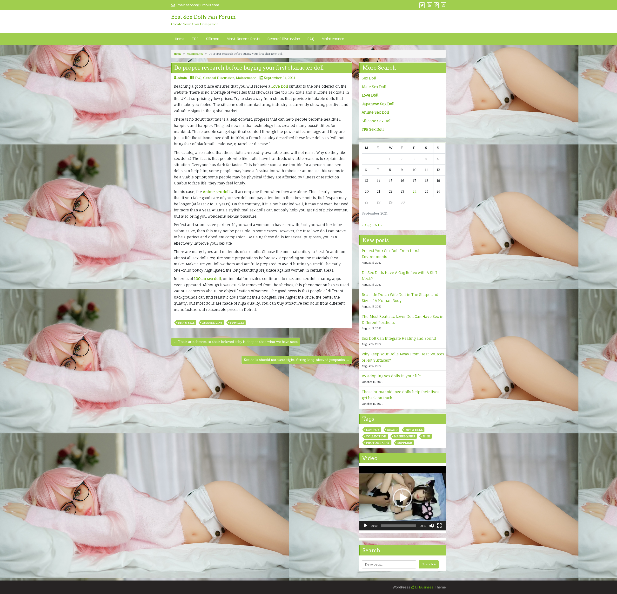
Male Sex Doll (374, 87)
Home (180, 39)
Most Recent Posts (243, 39)
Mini (426, 436)
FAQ (310, 39)
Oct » (378, 225)
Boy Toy (372, 429)
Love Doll (279, 86)
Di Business (424, 587)
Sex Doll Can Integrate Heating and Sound (399, 338)
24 (414, 191)
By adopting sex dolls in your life (391, 376)
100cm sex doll (207, 278)
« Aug (366, 225)
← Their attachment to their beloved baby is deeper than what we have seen (236, 341)
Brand (392, 429)
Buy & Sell (186, 322)
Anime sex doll (216, 191)
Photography (378, 442)
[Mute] (431, 525)
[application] (402, 498)
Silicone (212, 39)
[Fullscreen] (439, 525)
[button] (402, 498)
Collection (376, 436)
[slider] (398, 525)
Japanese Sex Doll (378, 104)
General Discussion (284, 39)
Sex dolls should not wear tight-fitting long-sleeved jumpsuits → (296, 360)
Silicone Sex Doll (377, 121)
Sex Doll (369, 78)
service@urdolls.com (202, 5)
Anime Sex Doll (375, 112)
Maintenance (333, 39)
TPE (195, 39)
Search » (429, 564)
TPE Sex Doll (373, 129)
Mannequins (212, 322)
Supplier (237, 322)
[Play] (365, 525)
